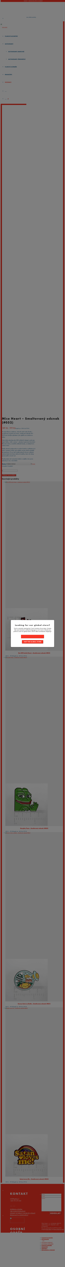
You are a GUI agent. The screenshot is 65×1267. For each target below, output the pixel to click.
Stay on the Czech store (32, 636)
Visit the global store (32, 642)
